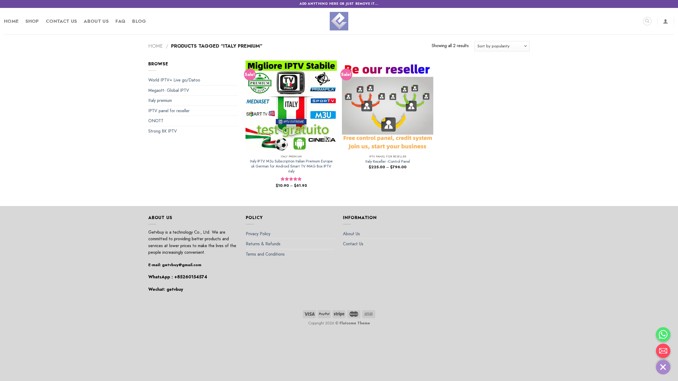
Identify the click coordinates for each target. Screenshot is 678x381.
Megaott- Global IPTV (168, 90)
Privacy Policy (258, 234)
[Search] (647, 21)
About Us (96, 21)
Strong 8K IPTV (162, 131)
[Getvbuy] (339, 21)
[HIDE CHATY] (663, 367)
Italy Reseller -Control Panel (387, 161)
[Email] (663, 351)
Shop (32, 21)
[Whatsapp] (663, 334)
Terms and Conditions (265, 254)
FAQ (120, 21)
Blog (139, 21)
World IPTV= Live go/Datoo (174, 80)
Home (11, 21)
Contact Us (61, 21)
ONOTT (155, 121)
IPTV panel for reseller (169, 111)
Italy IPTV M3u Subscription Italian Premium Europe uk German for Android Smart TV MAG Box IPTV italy (291, 166)
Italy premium (160, 100)
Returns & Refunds (263, 244)
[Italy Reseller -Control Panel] (387, 106)
